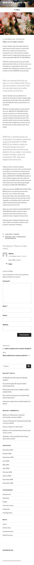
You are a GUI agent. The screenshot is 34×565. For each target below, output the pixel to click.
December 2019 (8, 450)
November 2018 (8, 483)
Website (5, 325)
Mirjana (21, 39)
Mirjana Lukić (13, 2)
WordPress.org (7, 535)
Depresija (6, 498)
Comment (6, 281)
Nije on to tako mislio (16, 427)
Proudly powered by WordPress (12, 560)
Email (5, 315)
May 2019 (6, 465)
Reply (10, 264)
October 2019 (7, 453)
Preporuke (6, 509)
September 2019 (8, 457)
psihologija (21, 236)
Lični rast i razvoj (12, 234)
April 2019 (6, 468)
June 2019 (6, 461)
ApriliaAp (6, 436)
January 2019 (7, 476)
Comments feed (8, 531)
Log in (5, 524)
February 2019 (7, 472)
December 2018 (8, 479)
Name (5, 306)
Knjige (5, 502)
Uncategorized (7, 513)
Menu (18, 10)
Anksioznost (7, 494)
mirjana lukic (10, 236)
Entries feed (7, 528)
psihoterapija (10, 238)
